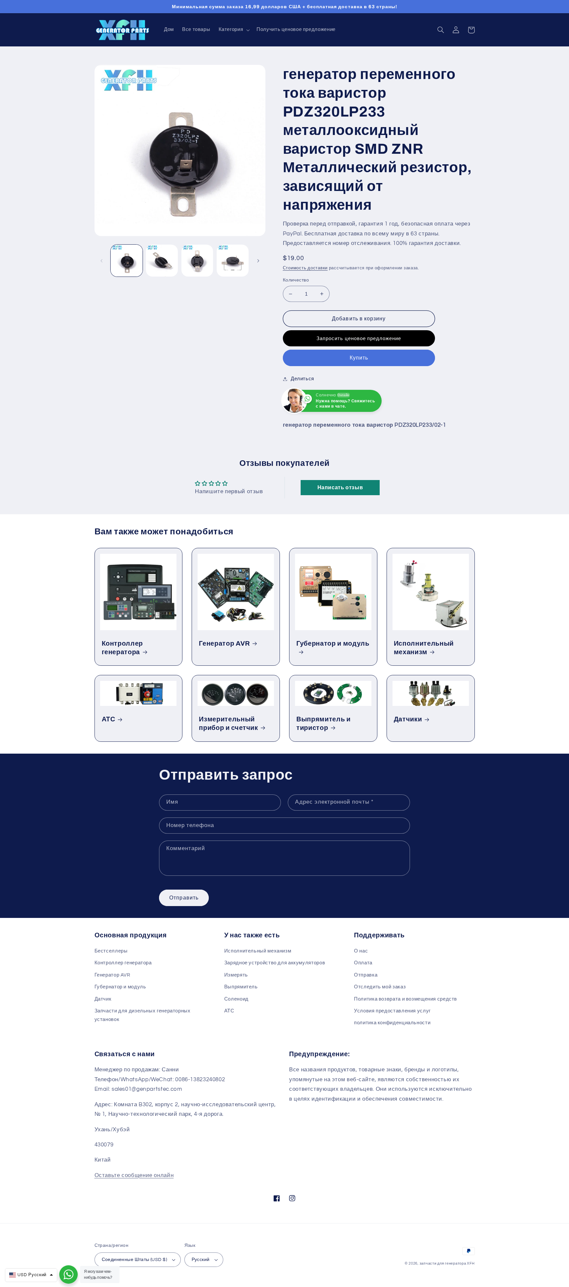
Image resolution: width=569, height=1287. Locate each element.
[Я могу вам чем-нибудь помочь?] (68, 1274)
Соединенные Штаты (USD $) (134, 1259)
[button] (233, 30)
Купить (359, 358)
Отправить (183, 897)
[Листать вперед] (258, 261)
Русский (201, 1259)
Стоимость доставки (305, 268)
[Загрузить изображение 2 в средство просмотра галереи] (162, 261)
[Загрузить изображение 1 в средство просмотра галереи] (127, 261)
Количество (296, 280)
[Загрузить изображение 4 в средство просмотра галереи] (233, 261)
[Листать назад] (102, 261)
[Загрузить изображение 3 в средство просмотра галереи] (197, 261)
